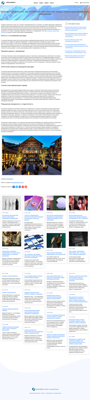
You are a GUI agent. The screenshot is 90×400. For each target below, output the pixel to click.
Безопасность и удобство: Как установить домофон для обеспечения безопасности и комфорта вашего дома (77, 341)
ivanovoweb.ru (9, 178)
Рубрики (46, 2)
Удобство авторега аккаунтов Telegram (10, 309)
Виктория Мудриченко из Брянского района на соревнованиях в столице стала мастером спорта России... (76, 35)
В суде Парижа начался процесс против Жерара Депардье (33, 276)
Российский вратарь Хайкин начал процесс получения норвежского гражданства (32, 312)
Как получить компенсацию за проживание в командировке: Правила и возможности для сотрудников (55, 218)
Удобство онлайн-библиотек (10, 276)
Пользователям (85, 2)
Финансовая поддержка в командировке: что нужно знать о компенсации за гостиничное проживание (11, 253)
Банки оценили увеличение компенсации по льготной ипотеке (56, 253)
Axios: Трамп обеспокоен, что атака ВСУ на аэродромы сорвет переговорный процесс (56, 277)
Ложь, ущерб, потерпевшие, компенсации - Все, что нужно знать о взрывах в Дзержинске (77, 253)
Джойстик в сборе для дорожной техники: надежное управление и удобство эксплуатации (56, 336)
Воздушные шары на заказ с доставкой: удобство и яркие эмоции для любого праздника (77, 321)
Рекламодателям (57, 393)
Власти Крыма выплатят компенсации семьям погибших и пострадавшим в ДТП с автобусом (78, 217)
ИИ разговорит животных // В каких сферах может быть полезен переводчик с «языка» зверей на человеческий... (75, 29)
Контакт (52, 2)
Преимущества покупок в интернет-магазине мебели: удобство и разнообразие (54, 297)
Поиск (76, 2)
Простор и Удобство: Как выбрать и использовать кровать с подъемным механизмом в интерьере (78, 278)
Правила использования (34, 393)
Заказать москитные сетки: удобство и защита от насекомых (33, 293)
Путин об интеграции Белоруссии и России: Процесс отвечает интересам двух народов (56, 316)
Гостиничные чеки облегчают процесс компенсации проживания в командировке (10, 217)
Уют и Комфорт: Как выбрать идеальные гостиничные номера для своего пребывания (33, 256)
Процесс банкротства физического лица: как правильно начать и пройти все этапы (33, 331)
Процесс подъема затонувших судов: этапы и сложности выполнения (10, 328)
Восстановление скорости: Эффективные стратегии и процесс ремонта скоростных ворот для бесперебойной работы (78, 299)
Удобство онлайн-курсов (9, 292)
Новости (36, 2)
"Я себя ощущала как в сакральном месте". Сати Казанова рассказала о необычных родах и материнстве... (76, 46)
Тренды (41, 2)
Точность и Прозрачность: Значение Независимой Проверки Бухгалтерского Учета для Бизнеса (33, 218)
